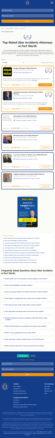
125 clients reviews (25, 147)
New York (15, 407)
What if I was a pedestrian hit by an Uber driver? (17, 257)
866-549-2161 (29, 220)
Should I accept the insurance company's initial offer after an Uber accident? (24, 252)
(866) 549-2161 (28, 72)
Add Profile (47, 388)
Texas (16, 28)
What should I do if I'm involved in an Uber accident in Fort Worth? (21, 238)
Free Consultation (27, 224)
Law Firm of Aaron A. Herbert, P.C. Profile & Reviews (30, 155)
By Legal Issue (23, 356)
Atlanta (21, 407)
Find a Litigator (17, 386)
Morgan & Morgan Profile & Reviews (25, 68)
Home (2, 28)
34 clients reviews (25, 167)
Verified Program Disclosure (39, 433)
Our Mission (16, 400)
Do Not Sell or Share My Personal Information (24, 404)
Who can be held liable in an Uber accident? (15, 240)
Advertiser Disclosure (27, 433)
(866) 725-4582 (28, 98)
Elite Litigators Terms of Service (44, 431)
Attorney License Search (19, 391)
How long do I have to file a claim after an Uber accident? (19, 248)
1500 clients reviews (26, 108)
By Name (33, 356)
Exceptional (7, 85)
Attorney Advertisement (7, 31)
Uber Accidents (9, 28)
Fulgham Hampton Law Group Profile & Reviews (29, 174)
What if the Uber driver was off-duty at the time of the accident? (21, 255)
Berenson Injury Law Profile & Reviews (25, 135)
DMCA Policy (13, 433)
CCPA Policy (19, 433)
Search (27, 21)
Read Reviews (46, 128)
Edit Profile (47, 386)
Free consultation (45, 85)
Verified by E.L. (17, 388)
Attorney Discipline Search (20, 393)
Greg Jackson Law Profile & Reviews (25, 116)
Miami (25, 407)
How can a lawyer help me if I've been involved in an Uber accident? (22, 243)
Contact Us (16, 402)
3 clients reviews (24, 128)
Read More (34, 80)
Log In (45, 393)
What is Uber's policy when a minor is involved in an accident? (20, 262)
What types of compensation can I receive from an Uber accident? (21, 245)
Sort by (3, 59)
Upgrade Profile (48, 391)
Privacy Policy (6, 433)
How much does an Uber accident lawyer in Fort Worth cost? (20, 260)
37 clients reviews (25, 186)
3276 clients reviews (26, 85)
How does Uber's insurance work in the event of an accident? (20, 250)
